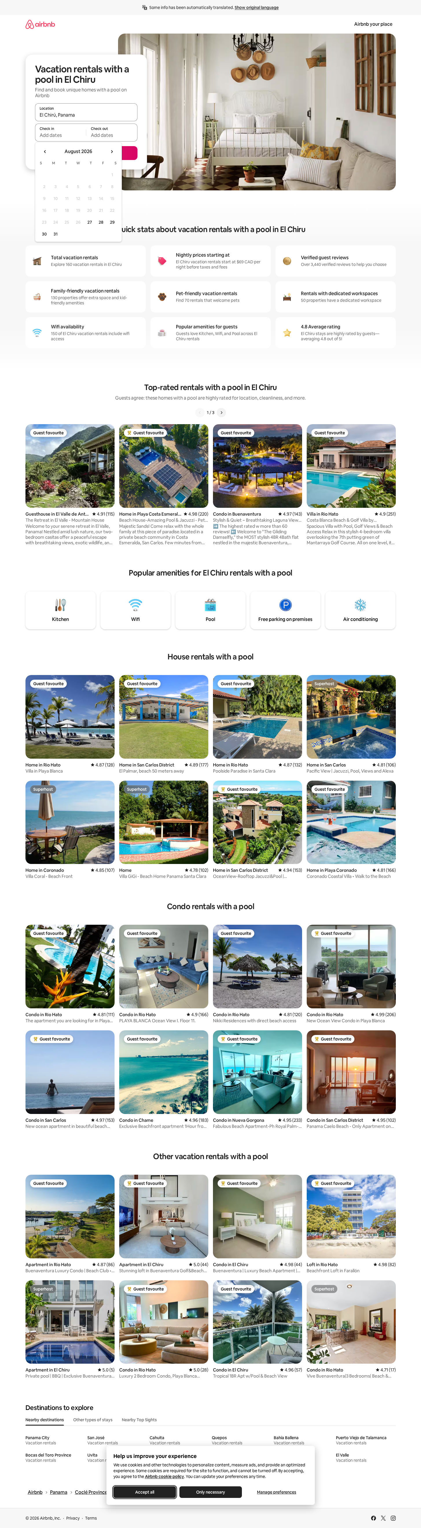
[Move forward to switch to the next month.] (111, 151)
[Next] (221, 412)
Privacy (73, 1518)
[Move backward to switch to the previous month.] (45, 151)
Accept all (144, 1492)
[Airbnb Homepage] (40, 24)
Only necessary (210, 1492)
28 (101, 222)
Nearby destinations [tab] (44, 1419)
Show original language (257, 7)
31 (56, 234)
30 (44, 234)
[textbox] (61, 135)
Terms (91, 1518)
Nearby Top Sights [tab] (139, 1419)
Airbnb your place (373, 24)
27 (89, 222)
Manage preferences (276, 1492)
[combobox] (86, 114)
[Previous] (200, 412)
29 (112, 222)
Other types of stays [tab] (93, 1419)
